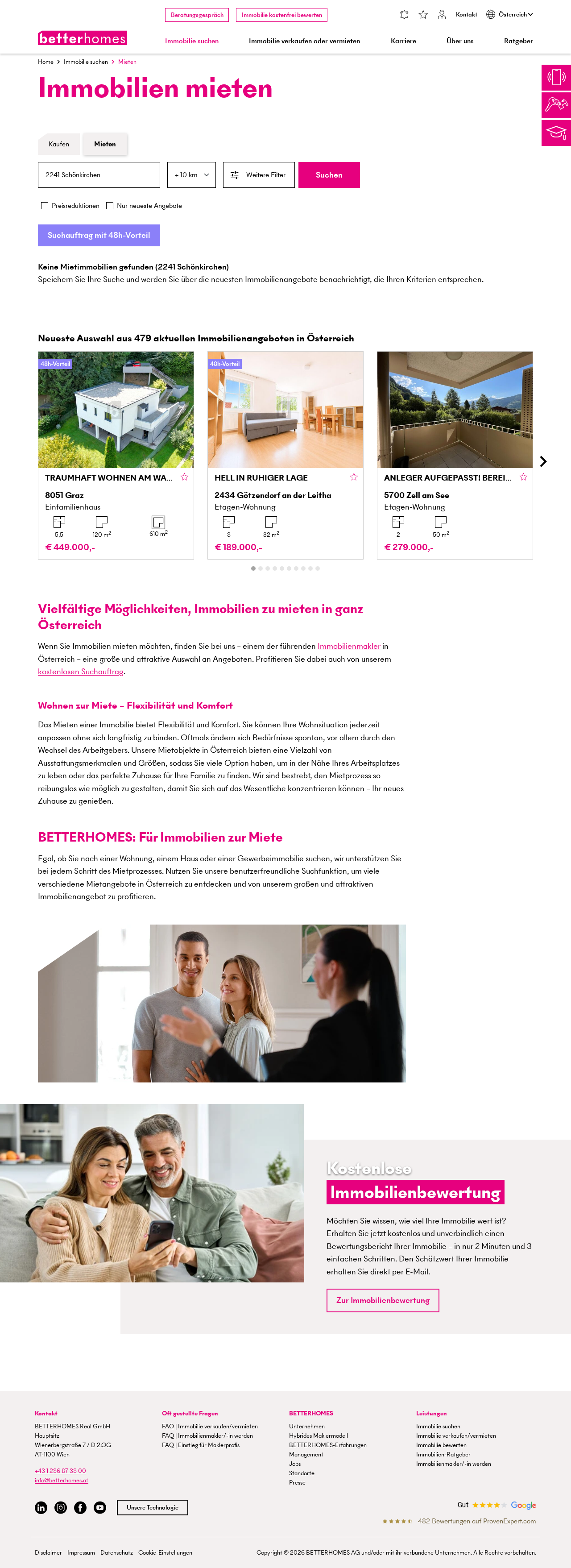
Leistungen (431, 1413)
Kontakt (466, 14)
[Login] (442, 15)
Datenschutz (116, 1552)
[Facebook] (80, 1508)
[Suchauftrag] (404, 15)
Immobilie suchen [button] (192, 41)
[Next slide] (542, 461)
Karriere (403, 41)
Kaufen (59, 144)
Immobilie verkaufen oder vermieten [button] (304, 41)
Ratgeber (518, 41)
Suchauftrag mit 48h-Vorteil (99, 235)
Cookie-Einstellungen (165, 1552)
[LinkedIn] (41, 1508)
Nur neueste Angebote (149, 205)
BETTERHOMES (311, 1413)
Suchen (329, 174)
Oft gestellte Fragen (190, 1413)
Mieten (105, 144)
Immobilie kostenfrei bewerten (282, 15)
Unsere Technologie (152, 1507)
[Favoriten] (423, 15)
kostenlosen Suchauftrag (81, 671)
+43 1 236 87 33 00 (60, 1471)
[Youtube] (100, 1508)
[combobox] (99, 175)
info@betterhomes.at (61, 1480)
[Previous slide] (28, 461)
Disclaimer (48, 1552)
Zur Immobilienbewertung (383, 1300)
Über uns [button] (460, 41)
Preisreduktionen (75, 205)
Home (46, 62)
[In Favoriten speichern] (184, 477)
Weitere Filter (266, 174)
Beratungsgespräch (197, 15)
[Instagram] (60, 1508)
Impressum (81, 1552)
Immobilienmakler (349, 645)
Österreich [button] (513, 14)
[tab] (253, 568)
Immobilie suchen (86, 62)
